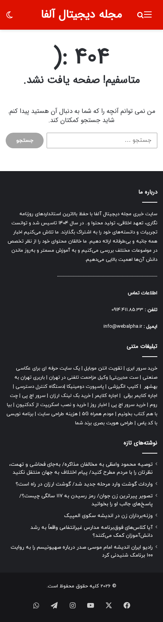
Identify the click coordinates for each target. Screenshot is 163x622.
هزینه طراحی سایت (58, 414)
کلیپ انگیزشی (123, 386)
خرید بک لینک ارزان (70, 395)
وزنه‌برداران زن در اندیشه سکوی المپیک (108, 515)
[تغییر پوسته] (9, 17)
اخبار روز (98, 404)
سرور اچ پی (33, 395)
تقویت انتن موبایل (103, 368)
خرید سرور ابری (141, 368)
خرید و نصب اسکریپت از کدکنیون (51, 404)
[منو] (148, 17)
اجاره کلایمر (106, 395)
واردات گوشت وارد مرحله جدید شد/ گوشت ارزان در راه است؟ (84, 484)
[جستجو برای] (140, 17)
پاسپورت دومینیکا (85, 386)
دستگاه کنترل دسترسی (40, 386)
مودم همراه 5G (98, 414)
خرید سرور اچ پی (128, 404)
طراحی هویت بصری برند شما (104, 423)
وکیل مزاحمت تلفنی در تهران (78, 377)
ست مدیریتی (124, 377)
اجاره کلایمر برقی (140, 395)
